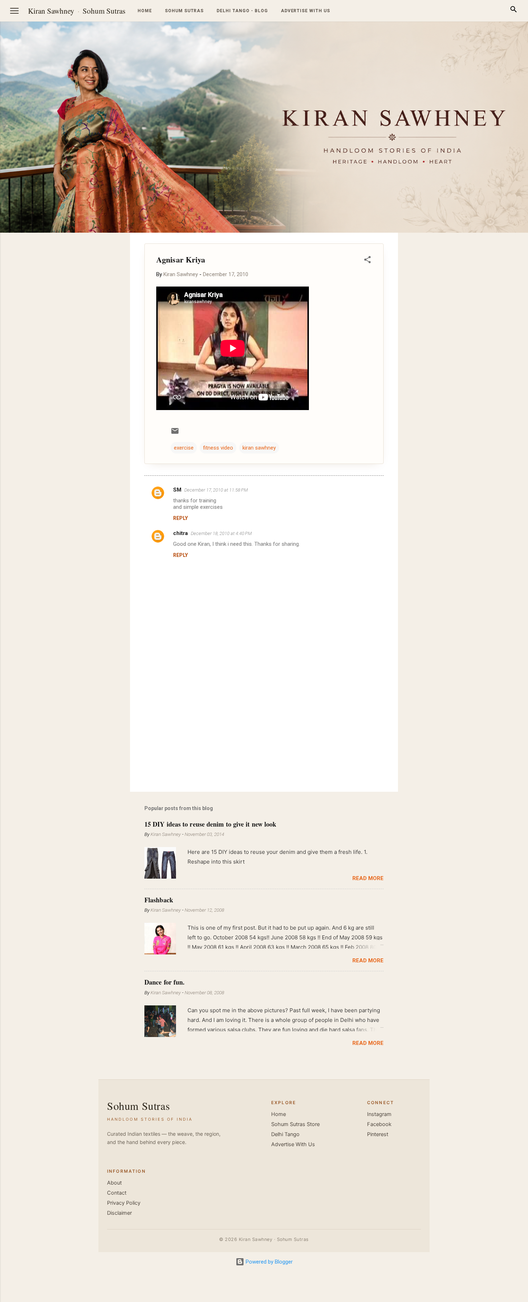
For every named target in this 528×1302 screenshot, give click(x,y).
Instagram (379, 1114)
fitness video (218, 448)
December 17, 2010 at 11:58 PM (216, 490)
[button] (367, 260)
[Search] (513, 11)
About (114, 1183)
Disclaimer (119, 1213)
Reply (180, 518)
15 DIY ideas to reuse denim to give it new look (210, 824)
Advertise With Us (293, 1144)
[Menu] (14, 11)
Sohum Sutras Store (295, 1124)
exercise (184, 448)
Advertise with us (305, 10)
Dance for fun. (164, 982)
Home (145, 10)
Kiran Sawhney (51, 11)
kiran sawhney (259, 448)
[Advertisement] (493, 340)
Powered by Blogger (268, 1262)
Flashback (158, 900)
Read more (368, 878)
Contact (116, 1193)
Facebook (379, 1124)
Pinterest (377, 1134)
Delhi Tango (285, 1134)
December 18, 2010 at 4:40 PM (221, 533)
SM (177, 490)
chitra (180, 533)
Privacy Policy (123, 1203)
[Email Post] (175, 433)
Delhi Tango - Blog (242, 10)
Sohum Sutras (104, 11)
